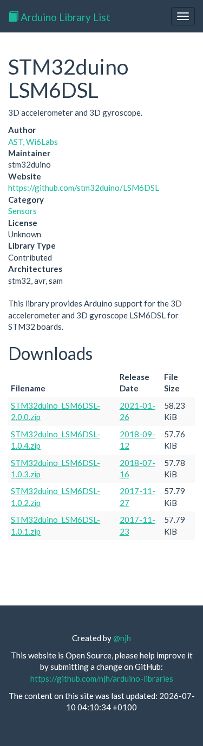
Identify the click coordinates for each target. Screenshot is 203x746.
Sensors (22, 211)
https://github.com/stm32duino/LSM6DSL (83, 187)
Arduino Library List (64, 17)
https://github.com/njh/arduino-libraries (101, 678)
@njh (122, 638)
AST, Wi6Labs (33, 141)
